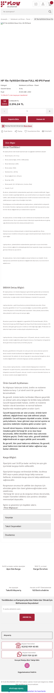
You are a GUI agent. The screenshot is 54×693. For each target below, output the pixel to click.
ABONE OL (27, 617)
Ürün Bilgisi (10, 143)
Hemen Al (40, 119)
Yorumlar (9, 517)
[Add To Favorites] (32, 131)
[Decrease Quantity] (4, 111)
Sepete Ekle (13, 119)
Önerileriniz (10, 535)
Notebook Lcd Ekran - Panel (29, 85)
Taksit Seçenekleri (13, 526)
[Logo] (10, 4)
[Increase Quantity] (49, 111)
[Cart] (50, 4)
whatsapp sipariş (16, 688)
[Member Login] (43, 4)
